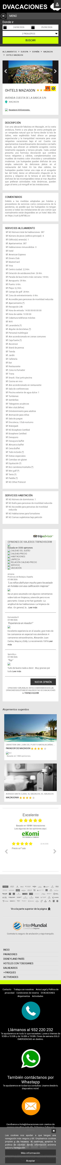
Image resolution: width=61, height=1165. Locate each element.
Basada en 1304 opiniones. (19, 756)
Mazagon (48, 52)
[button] (5, 72)
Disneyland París (13, 959)
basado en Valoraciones (30, 825)
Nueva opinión (43, 682)
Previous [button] (6, 851)
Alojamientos (10, 52)
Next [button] (54, 851)
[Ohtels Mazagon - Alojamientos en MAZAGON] (30, 72)
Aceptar (30, 1160)
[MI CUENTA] (57, 4)
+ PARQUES (9, 972)
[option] (30, 853)
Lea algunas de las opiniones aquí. (30, 828)
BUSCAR (30, 40)
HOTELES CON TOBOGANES (18, 963)
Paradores (10, 954)
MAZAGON (14, 102)
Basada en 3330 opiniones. (19, 110)
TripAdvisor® (31, 693)
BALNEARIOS (10, 968)
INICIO (6, 949)
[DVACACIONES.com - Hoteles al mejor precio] (30, 6)
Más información (30, 1153)
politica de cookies (15, 1144)
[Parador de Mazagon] (31, 753)
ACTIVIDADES (10, 977)
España (35, 52)
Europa (24, 52)
